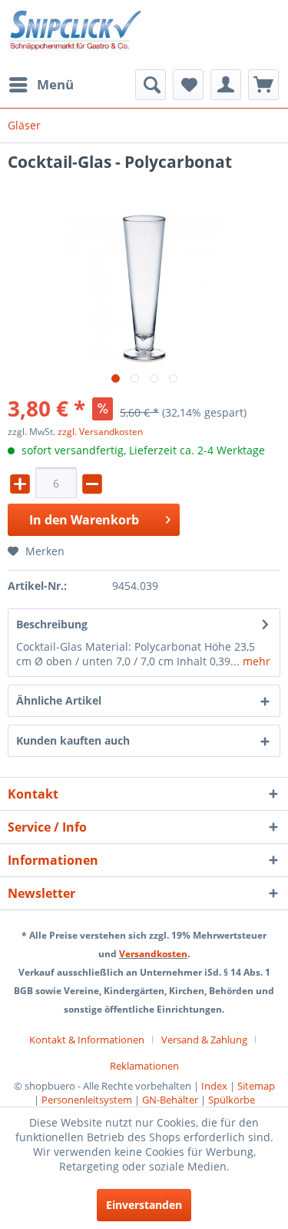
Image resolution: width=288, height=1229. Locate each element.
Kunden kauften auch (73, 740)
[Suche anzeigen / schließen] (150, 84)
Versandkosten (153, 953)
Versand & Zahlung (204, 1039)
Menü (55, 84)
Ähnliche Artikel (58, 700)
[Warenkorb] (263, 84)
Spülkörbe (231, 1100)
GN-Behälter (170, 1100)
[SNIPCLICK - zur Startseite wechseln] (76, 35)
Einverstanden (144, 1204)
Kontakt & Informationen (86, 1039)
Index (214, 1086)
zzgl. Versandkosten (100, 431)
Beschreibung (52, 624)
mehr (255, 661)
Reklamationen (144, 1066)
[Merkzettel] (188, 84)
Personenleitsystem (86, 1100)
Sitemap (256, 1086)
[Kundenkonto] (225, 84)
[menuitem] (40, 84)
